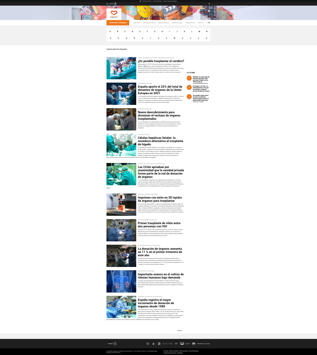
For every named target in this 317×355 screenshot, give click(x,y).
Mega (170, 343)
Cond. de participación (193, 350)
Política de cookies (183, 350)
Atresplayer (200, 343)
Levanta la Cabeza (177, 23)
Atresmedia (112, 344)
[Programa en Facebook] (209, 22)
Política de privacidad (174, 350)
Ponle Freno (136, 23)
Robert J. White (142, 66)
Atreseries (176, 343)
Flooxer (207, 343)
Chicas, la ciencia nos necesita (170, 1)
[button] (130, 23)
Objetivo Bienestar (163, 23)
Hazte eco (201, 23)
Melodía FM (193, 343)
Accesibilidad (180, 352)
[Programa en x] (208, 22)
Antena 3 (147, 343)
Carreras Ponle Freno (147, 1)
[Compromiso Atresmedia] (113, 14)
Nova (164, 343)
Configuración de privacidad (169, 352)
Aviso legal (165, 350)
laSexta (153, 343)
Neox (159, 343)
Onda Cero (182, 343)
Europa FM (187, 343)
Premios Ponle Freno (157, 1)
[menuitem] (137, 23)
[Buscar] (209, 4)
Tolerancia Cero (190, 23)
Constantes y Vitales (149, 23)
